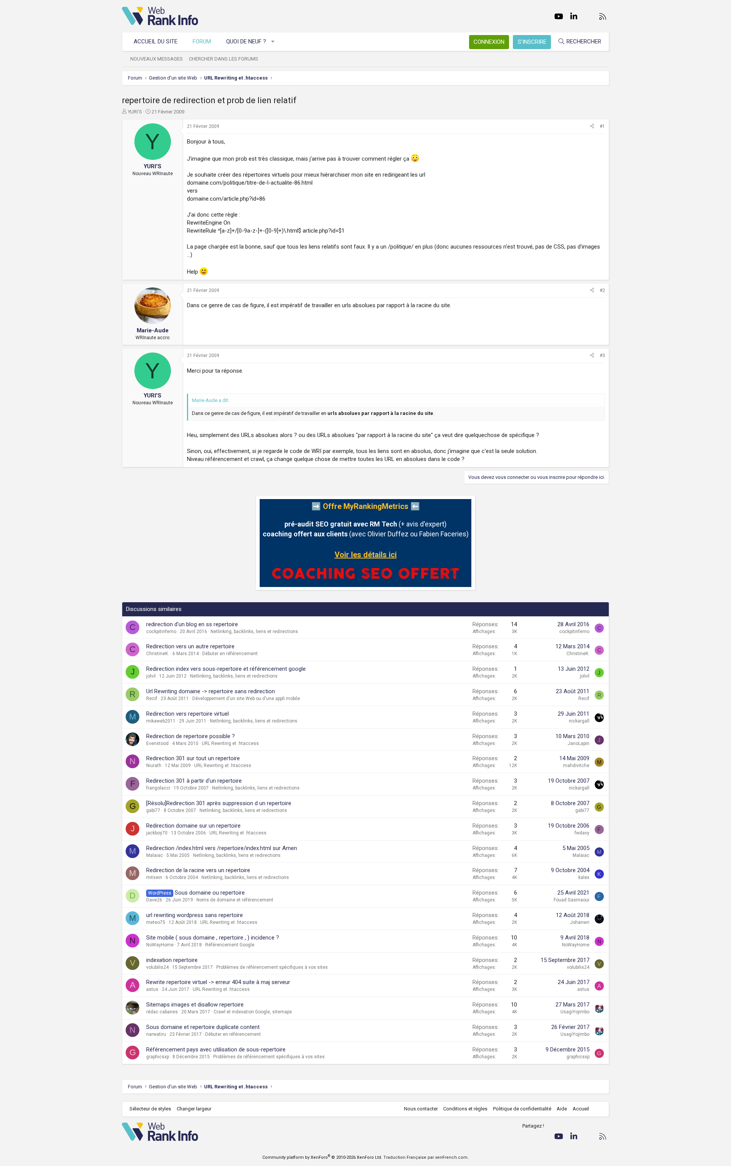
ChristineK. (157, 653)
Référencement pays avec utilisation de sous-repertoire (216, 1049)
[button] (273, 41)
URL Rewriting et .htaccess (230, 743)
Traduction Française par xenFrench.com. (426, 1157)
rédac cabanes (162, 1011)
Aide (562, 1109)
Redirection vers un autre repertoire (190, 646)
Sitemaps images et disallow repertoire (195, 1004)
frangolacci (158, 788)
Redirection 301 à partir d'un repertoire (194, 780)
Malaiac (154, 855)
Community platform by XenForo (322, 1157)
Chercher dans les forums (223, 59)
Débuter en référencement (230, 653)
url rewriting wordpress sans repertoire (194, 915)
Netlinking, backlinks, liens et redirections (254, 631)
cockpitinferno (161, 631)
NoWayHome (160, 944)
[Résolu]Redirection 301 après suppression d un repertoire (218, 803)
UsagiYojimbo (574, 1011)
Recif (151, 698)
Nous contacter (421, 1109)
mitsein (154, 877)
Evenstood (157, 743)
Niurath (153, 765)
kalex (583, 877)
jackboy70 (157, 833)
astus (152, 989)
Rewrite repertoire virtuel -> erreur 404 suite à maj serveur (218, 982)
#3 (602, 355)
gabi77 (153, 810)
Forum (202, 41)
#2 (602, 290)
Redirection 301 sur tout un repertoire (193, 758)
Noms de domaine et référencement (234, 900)
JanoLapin (578, 743)
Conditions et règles (465, 1109)
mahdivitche (576, 765)
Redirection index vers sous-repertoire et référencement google (226, 668)
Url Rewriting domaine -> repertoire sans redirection (210, 691)
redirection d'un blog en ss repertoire (192, 624)
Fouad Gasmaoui (571, 900)
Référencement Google (229, 944)
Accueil (581, 1109)
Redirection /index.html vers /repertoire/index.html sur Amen (221, 848)
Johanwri (579, 922)
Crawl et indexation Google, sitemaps (253, 1011)
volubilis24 (157, 967)
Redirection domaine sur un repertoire (193, 825)
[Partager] (592, 126)
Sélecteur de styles (150, 1109)
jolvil (151, 676)
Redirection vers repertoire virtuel (187, 713)
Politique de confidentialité (522, 1109)
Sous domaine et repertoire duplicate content (203, 1027)
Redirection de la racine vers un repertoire (198, 870)
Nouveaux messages (156, 59)
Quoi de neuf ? (246, 41)
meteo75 (155, 922)
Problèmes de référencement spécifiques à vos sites (272, 967)
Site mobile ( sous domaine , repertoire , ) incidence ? (212, 937)
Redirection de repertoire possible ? (190, 736)
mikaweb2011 (161, 721)
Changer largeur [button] (194, 1109)
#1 (602, 126)
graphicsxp (157, 1056)
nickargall (579, 721)
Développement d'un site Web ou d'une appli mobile (246, 698)
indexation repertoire (172, 960)
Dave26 (154, 900)
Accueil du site (155, 41)
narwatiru (156, 1034)
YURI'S (135, 112)
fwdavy (582, 833)
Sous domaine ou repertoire (210, 892)
